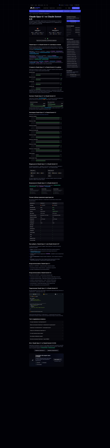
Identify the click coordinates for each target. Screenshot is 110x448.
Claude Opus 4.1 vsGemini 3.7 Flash (71, 56)
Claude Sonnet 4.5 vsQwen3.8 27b (71, 54)
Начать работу (56, 359)
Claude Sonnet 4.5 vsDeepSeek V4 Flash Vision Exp (73, 47)
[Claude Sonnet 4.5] (55, 31)
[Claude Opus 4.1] (37, 31)
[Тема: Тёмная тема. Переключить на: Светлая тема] (66, 8)
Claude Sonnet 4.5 (55, 30)
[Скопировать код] (62, 294)
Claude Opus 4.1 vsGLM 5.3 (70, 49)
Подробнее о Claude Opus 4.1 (40, 350)
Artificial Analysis (42, 114)
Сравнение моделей (35, 13)
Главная (30, 13)
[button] (38, 49)
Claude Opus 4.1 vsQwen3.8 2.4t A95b (72, 63)
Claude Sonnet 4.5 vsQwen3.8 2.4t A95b (72, 65)
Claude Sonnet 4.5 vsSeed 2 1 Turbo (71, 61)
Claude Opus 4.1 (37, 30)
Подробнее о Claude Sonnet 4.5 (53, 350)
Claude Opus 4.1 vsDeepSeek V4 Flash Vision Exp (73, 45)
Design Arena (46, 114)
